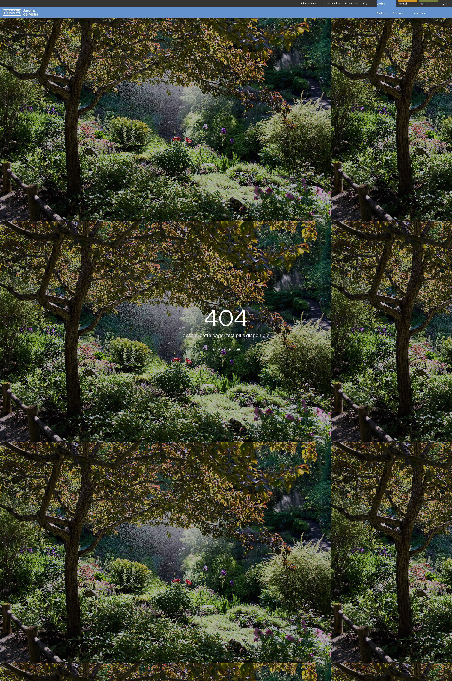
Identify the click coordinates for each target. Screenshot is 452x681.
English (445, 4)
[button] (382, 13)
